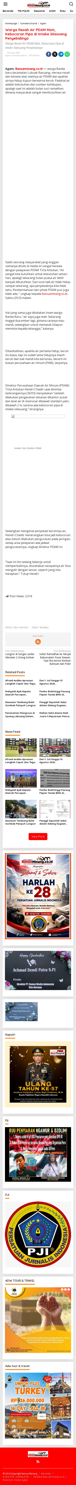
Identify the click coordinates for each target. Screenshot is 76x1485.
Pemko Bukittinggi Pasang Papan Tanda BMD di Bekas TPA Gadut (54, 693)
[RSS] (38, 642)
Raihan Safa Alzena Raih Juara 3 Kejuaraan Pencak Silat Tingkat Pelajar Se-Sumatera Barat (55, 714)
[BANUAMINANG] (39, 3)
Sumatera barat (19, 55)
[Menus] (5, 4)
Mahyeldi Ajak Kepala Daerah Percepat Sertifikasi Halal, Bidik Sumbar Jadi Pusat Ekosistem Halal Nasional (20, 693)
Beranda (46, 1473)
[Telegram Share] (61, 54)
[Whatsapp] (67, 54)
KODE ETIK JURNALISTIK (16, 1476)
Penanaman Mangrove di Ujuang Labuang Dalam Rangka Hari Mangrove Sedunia (20, 714)
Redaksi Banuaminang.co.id (48, 1476)
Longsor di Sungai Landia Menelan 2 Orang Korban (19, 654)
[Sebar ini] (48, 54)
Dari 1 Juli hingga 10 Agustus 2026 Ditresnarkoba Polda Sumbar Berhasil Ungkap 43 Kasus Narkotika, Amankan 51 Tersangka (54, 682)
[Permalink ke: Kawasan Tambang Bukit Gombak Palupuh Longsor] (21, 809)
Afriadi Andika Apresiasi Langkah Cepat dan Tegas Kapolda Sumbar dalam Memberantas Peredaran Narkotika (20, 682)
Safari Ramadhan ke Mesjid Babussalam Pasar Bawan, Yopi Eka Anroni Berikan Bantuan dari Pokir (55, 657)
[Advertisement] (38, 136)
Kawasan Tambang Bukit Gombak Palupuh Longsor (20, 704)
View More (38, 836)
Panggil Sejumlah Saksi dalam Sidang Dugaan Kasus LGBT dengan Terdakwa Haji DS (52, 704)
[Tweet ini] (54, 54)
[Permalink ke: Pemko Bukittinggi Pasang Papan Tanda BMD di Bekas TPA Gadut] (55, 778)
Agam (8, 55)
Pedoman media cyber (15, 1479)
